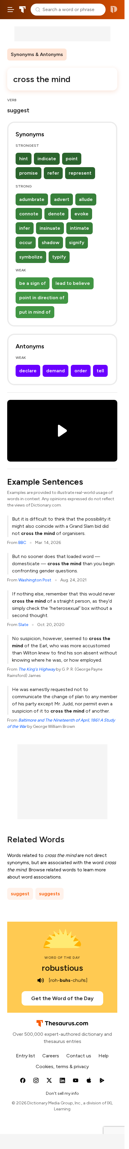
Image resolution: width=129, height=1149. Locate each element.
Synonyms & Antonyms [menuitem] (37, 54)
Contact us (78, 1056)
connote (28, 214)
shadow (50, 242)
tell (100, 371)
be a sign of (32, 283)
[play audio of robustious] (40, 980)
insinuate (50, 228)
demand (55, 371)
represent (80, 173)
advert (61, 199)
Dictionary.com (113, 9)
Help (103, 1056)
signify (76, 242)
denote (56, 214)
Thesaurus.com (22, 9)
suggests (49, 893)
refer (53, 173)
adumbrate (31, 199)
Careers (50, 1056)
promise (28, 173)
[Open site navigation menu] (10, 9)
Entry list (25, 1056)
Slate (23, 624)
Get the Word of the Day (62, 998)
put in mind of (35, 312)
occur (25, 242)
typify (59, 257)
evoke (81, 214)
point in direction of (41, 297)
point (72, 158)
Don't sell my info (62, 1093)
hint (23, 158)
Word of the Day (62, 958)
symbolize (31, 257)
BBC (22, 542)
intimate (79, 228)
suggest (20, 893)
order (80, 371)
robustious (62, 968)
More (77, 54)
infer (24, 228)
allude (86, 199)
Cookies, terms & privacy (62, 1066)
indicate (47, 158)
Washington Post (34, 580)
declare (28, 371)
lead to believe (73, 283)
